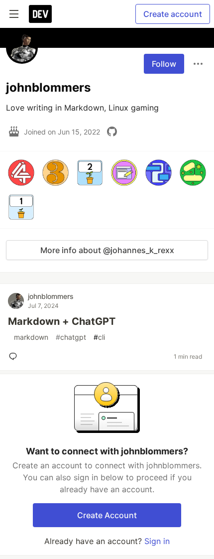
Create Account (107, 515)
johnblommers (51, 296)
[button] (21, 172)
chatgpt (71, 337)
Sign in (157, 541)
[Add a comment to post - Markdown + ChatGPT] (15, 356)
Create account (172, 14)
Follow (164, 64)
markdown (28, 337)
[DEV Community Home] (40, 14)
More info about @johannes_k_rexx (107, 250)
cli (99, 337)
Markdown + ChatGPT (61, 321)
